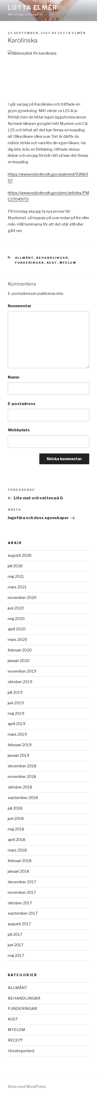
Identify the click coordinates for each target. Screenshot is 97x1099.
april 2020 (17, 629)
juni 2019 (16, 703)
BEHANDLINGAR (52, 258)
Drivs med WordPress (27, 1086)
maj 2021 (16, 576)
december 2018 (22, 766)
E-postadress (21, 403)
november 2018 (22, 776)
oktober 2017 (20, 903)
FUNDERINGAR (29, 262)
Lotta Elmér (32, 7)
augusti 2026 (20, 555)
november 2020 (22, 597)
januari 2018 (18, 871)
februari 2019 (20, 745)
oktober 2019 (20, 682)
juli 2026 (15, 566)
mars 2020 (17, 639)
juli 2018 (15, 808)
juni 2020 (16, 608)
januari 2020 (18, 660)
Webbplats (19, 430)
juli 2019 (15, 692)
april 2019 (16, 724)
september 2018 (23, 797)
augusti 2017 (19, 924)
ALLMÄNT (24, 258)
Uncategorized (21, 1051)
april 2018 (16, 839)
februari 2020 (20, 650)
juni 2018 (16, 818)
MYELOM (68, 262)
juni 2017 (16, 945)
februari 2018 (20, 860)
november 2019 (22, 671)
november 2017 (22, 892)
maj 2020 (16, 618)
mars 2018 (17, 850)
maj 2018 (16, 829)
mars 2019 (17, 734)
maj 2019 (16, 713)
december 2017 (22, 882)
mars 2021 (17, 587)
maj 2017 (16, 955)
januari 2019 (18, 755)
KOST (52, 262)
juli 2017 (15, 934)
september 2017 (23, 913)
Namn (13, 377)
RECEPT (15, 1040)
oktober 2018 (20, 787)
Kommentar (19, 306)
